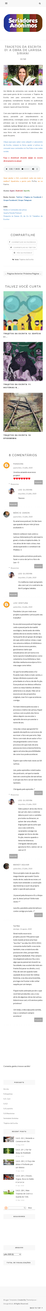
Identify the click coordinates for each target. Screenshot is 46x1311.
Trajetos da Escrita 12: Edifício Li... (22, 335)
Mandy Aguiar (21, 864)
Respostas (15, 484)
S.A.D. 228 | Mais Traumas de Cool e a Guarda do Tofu (24, 1193)
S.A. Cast (6, 1099)
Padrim (6, 184)
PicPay (34, 181)
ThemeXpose (31, 1300)
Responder (38, 482)
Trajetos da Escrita (26, 259)
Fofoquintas (8, 1094)
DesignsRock (8, 1304)
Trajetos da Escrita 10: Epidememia (17, 436)
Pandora (18, 464)
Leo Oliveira (25, 490)
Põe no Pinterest (24, 253)
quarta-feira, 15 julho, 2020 (23, 468)
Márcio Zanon (21, 513)
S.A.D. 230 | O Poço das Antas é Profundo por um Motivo (25, 1164)
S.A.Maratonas (9, 1113)
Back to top (35, 1308)
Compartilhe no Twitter (24, 247)
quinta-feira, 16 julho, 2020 (22, 607)
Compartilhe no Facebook (24, 242)
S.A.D (5, 1104)
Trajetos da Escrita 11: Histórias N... (17, 386)
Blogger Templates (10, 1300)
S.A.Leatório (8, 1108)
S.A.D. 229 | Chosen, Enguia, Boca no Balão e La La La (25, 1179)
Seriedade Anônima (10, 1118)
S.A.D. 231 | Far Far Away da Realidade (23, 1151)
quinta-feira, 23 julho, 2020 (22, 869)
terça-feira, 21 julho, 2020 (27, 494)
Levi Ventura (20, 603)
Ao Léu (6, 1089)
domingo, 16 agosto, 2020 (22, 929)
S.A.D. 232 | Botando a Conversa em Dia (25, 1140)
